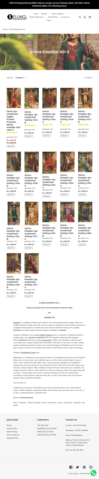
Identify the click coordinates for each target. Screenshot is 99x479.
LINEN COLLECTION (45, 432)
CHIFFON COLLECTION (46, 435)
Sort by (10, 78)
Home (5, 29)
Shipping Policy (12, 438)
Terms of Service (13, 435)
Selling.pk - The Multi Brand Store (82, 473)
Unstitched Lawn (28, 352)
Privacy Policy (12, 428)
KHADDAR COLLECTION (47, 428)
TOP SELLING (42, 425)
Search (9, 425)
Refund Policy (12, 432)
